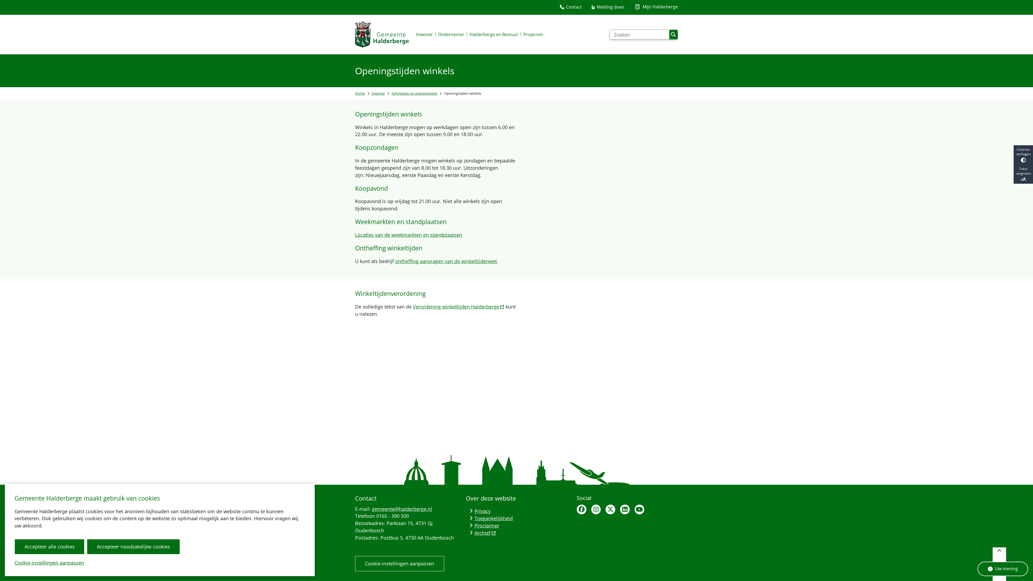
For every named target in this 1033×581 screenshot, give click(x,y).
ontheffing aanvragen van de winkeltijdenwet (446, 261)
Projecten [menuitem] (533, 34)
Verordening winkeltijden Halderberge (456, 306)
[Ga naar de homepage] (382, 34)
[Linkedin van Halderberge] (625, 509)
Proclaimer (487, 525)
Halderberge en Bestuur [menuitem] (493, 34)
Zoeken (673, 35)
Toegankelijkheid (494, 518)
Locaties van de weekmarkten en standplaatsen (408, 235)
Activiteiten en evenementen (414, 93)
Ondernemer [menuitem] (451, 34)
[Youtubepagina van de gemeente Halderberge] (639, 509)
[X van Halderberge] (610, 509)
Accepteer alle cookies (49, 546)
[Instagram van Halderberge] (596, 509)
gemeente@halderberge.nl (402, 509)
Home (360, 93)
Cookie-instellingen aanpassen (49, 562)
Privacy (483, 511)
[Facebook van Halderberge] (581, 509)
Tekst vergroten (1023, 171)
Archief (482, 533)
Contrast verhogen (1023, 151)
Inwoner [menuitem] (424, 34)
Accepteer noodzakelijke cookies (133, 546)
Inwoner (378, 93)
